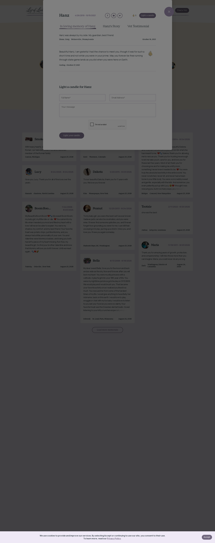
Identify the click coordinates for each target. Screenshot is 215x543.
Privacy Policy (114, 538)
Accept (207, 537)
